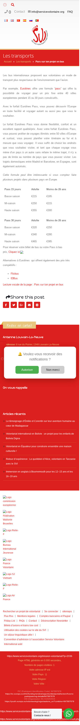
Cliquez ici (14, 251)
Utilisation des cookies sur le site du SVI (25, 630)
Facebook (6, 305)
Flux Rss (8, 616)
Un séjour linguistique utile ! (18, 634)
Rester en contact (19, 325)
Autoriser (27, 369)
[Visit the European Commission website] (39, 501)
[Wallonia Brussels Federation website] (39, 518)
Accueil (8, 61)
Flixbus (15, 273)
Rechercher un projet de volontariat (21, 611)
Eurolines (25, 88)
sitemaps (67, 611)
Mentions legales (26, 616)
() (9, 12)
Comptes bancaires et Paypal (54, 616)
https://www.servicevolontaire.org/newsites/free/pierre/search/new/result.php (40, 719)
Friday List (9, 620)
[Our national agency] (39, 547)
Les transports (23, 61)
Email (29, 305)
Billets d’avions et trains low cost (21, 625)
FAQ (70, 11)
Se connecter (51, 611)
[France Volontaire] (39, 563)
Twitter (14, 305)
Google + (21, 305)
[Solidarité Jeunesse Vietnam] (39, 576)
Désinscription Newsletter (54, 620)
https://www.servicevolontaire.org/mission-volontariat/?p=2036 (39, 656)
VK (37, 305)
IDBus (14, 278)
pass (58, 88)
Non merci (52, 369)
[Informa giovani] (39, 587)
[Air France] (39, 597)
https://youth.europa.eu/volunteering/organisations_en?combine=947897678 (39, 701)
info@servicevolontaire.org (47, 11)
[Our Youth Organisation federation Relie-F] (39, 532)
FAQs (22, 620)
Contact (19, 11)
